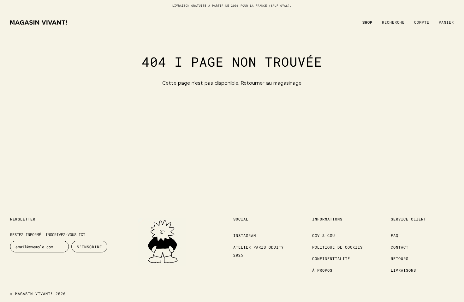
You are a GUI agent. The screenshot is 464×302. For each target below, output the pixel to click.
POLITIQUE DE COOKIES (337, 247)
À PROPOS (322, 270)
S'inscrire (89, 246)
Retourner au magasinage (271, 83)
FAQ (394, 235)
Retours (399, 258)
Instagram (244, 235)
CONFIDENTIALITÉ (331, 258)
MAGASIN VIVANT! (34, 293)
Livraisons (403, 270)
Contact (399, 247)
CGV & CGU (323, 235)
